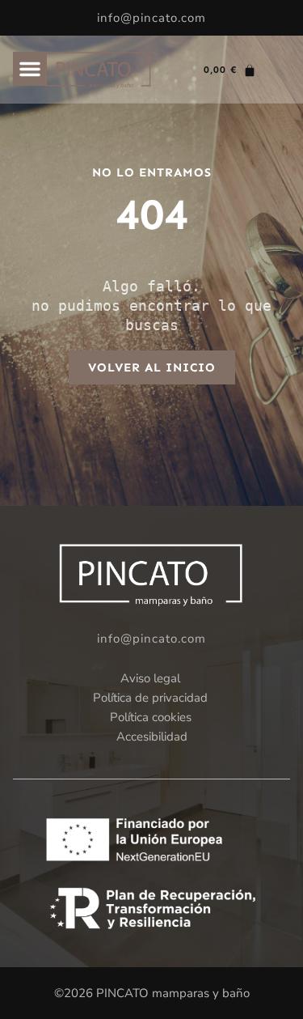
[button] (30, 69)
